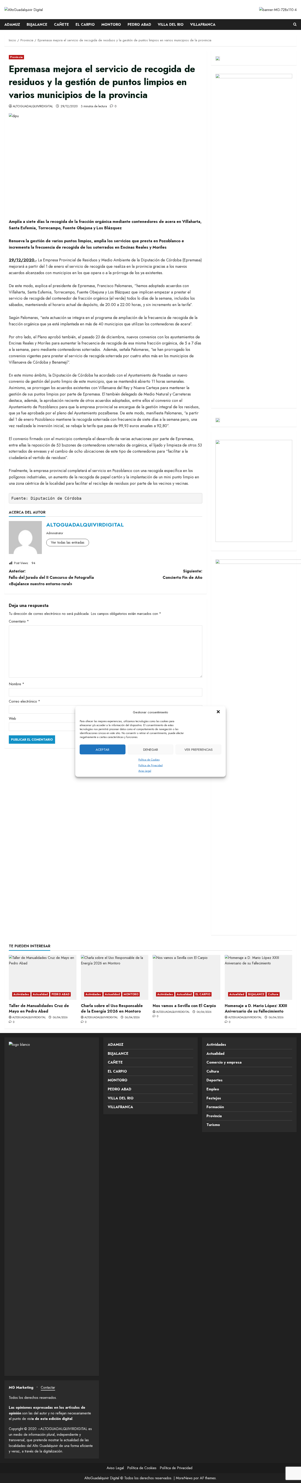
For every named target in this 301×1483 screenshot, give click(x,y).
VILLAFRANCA (203, 24)
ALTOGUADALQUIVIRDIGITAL (33, 106)
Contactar (48, 1387)
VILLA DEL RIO (171, 24)
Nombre (16, 684)
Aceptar (102, 749)
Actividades (21, 994)
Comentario (19, 621)
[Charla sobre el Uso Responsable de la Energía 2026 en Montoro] (115, 977)
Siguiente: (182, 574)
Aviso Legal (144, 771)
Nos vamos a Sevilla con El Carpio (184, 1006)
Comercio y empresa (224, 1062)
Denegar (150, 749)
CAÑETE (61, 24)
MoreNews (184, 1478)
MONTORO (111, 24)
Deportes (214, 1080)
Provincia (16, 57)
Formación (215, 1107)
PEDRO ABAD (139, 24)
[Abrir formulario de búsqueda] (295, 24)
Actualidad (40, 994)
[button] (218, 712)
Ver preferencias (198, 749)
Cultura (273, 994)
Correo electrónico (24, 701)
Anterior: (51, 577)
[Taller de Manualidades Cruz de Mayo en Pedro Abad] (42, 977)
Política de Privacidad (150, 765)
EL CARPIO (85, 24)
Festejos (213, 1098)
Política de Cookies (149, 760)
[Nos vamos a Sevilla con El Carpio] (186, 977)
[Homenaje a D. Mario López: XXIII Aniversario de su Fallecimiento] (258, 977)
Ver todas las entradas (67, 542)
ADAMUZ (12, 24)
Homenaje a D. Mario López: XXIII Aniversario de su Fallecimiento (256, 1008)
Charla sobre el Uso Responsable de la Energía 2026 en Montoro (112, 1008)
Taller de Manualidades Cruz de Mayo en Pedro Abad (39, 1008)
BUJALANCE (37, 24)
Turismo (213, 1124)
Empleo (212, 1089)
